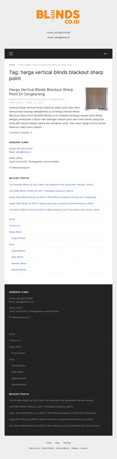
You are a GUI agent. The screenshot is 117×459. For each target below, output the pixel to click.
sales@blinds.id (61, 37)
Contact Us (14, 225)
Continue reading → (20, 132)
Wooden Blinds (18, 269)
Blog (57, 442)
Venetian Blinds (19, 263)
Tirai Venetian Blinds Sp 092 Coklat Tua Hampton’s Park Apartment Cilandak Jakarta (51, 184)
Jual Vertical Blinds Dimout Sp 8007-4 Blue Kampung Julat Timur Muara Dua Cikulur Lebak (54, 209)
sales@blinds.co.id (25, 301)
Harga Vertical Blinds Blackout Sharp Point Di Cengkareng (41, 91)
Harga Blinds (15, 232)
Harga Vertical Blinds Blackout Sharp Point (37, 99)
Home (12, 219)
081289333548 (62, 32)
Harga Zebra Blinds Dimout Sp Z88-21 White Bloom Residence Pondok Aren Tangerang (52, 197)
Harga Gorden (18, 238)
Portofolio (16, 102)
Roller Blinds (17, 257)
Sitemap (67, 442)
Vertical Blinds (18, 250)
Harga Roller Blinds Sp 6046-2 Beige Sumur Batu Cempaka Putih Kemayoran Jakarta (51, 203)
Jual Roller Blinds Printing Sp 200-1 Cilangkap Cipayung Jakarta (41, 190)
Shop (11, 244)
